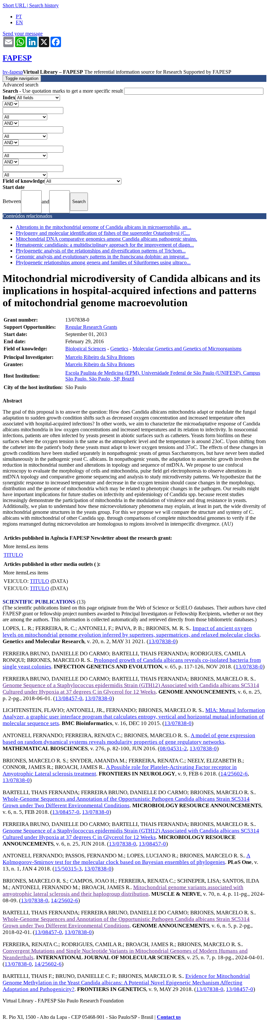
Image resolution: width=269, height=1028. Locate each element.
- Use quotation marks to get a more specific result (63, 91)
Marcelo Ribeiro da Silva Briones (99, 357)
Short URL (14, 5)
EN (19, 22)
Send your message (23, 33)
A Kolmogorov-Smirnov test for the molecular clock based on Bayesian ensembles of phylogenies (126, 858)
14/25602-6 (234, 774)
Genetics (119, 348)
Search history (44, 5)
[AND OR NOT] (11, 103)
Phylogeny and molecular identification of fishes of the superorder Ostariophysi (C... (103, 233)
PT (19, 16)
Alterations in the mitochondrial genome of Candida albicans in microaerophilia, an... (103, 227)
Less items (37, 546)
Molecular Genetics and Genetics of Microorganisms (187, 348)
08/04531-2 (173, 748)
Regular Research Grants (91, 327)
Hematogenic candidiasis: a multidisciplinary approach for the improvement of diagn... (105, 245)
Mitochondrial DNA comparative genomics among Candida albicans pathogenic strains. (106, 239)
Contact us (169, 1017)
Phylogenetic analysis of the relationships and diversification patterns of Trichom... (101, 250)
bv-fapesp (13, 72)
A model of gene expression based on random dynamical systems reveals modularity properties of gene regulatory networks (129, 738)
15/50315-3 (68, 869)
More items (15, 546)
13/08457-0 (68, 698)
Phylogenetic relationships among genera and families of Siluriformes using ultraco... (103, 262)
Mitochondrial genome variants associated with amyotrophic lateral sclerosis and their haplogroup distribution (123, 890)
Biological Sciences (85, 348)
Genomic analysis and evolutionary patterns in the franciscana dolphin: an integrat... (102, 256)
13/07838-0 (162, 641)
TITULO (13, 555)
